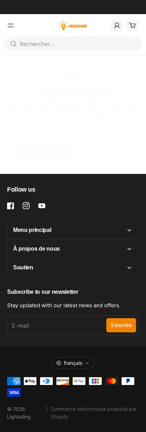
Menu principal (32, 230)
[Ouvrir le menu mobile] (10, 25)
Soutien (23, 267)
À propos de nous (36, 249)
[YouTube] (41, 205)
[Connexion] (117, 25)
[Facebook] (10, 205)
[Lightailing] (73, 25)
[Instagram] (26, 205)
